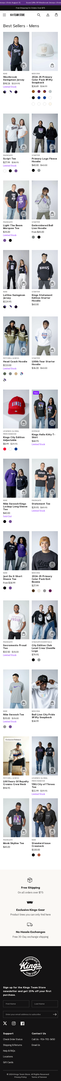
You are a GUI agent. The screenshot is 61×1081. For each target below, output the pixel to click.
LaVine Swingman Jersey (14, 296)
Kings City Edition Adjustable (14, 439)
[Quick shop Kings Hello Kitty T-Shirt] (52, 423)
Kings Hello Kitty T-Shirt (43, 436)
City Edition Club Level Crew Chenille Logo (43, 648)
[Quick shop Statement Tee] (52, 492)
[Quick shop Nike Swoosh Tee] (23, 703)
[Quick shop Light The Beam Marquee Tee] (23, 214)
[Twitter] (5, 1023)
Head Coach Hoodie (15, 361)
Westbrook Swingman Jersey (13, 78)
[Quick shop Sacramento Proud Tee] (23, 634)
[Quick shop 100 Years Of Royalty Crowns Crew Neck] (23, 770)
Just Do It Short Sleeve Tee (12, 577)
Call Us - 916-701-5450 (43, 1039)
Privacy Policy (20, 1077)
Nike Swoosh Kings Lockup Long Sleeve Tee (15, 506)
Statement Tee (41, 503)
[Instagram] (14, 1023)
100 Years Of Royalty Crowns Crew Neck (16, 783)
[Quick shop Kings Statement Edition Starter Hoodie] (52, 283)
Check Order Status (13, 1039)
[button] (55, 15)
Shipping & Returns (12, 1045)
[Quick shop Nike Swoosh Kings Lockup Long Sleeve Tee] (23, 492)
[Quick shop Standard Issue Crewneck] (52, 831)
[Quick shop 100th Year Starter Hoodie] (52, 350)
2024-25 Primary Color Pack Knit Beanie (42, 579)
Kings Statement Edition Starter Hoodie (42, 298)
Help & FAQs (9, 1050)
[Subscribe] (55, 1014)
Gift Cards (8, 1062)
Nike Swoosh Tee (13, 714)
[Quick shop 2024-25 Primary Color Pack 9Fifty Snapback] (52, 65)
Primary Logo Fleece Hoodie (44, 160)
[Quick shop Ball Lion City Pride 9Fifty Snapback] (52, 703)
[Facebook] (22, 1023)
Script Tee (9, 158)
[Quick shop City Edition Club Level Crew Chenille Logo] (52, 634)
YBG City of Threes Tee (43, 786)
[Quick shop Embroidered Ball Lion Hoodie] (52, 214)
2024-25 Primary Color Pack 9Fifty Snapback (42, 80)
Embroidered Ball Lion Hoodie (42, 227)
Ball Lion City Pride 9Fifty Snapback (43, 716)
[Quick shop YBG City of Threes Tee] (52, 770)
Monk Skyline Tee (13, 843)
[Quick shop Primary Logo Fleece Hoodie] (52, 147)
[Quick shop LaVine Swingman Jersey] (23, 283)
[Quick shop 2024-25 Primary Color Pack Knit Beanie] (52, 565)
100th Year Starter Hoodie (43, 363)
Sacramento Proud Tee (15, 647)
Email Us (36, 1045)
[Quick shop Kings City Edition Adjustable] (23, 423)
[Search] (41, 17)
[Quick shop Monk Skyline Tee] (23, 831)
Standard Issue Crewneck (41, 844)
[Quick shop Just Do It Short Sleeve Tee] (23, 565)
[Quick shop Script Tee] (23, 147)
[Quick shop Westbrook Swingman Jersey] (23, 65)
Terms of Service (39, 1077)
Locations (8, 1056)
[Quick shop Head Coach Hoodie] (23, 350)
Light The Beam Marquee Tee (13, 227)
